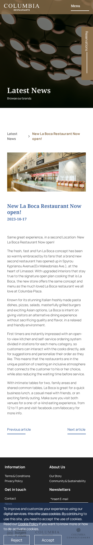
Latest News (12, 136)
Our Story (55, 476)
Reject (16, 540)
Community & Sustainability (67, 481)
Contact (10, 498)
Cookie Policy (28, 524)
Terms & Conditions (17, 476)
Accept (48, 540)
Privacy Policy (14, 481)
